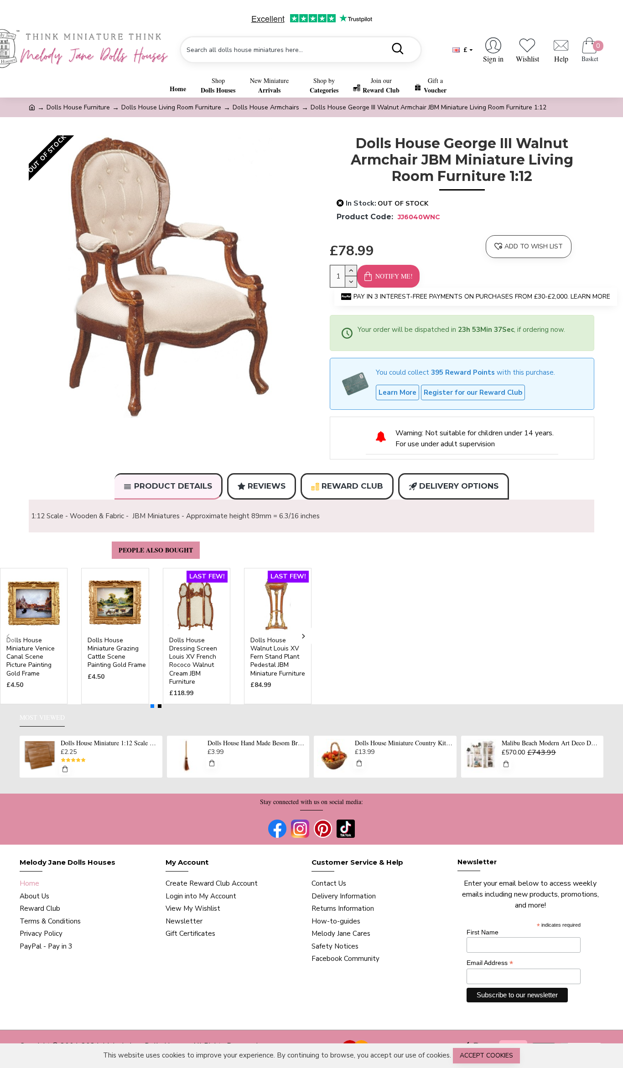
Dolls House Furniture (78, 107)
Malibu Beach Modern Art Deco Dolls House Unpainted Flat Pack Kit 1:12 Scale (551, 743)
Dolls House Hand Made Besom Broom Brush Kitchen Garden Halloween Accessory (257, 743)
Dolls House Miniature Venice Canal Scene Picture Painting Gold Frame (30, 657)
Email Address (490, 963)
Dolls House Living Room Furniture (171, 107)
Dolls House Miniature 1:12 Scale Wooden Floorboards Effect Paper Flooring (110, 743)
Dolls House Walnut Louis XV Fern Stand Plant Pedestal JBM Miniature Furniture (277, 657)
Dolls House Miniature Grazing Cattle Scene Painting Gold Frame (117, 653)
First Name (482, 932)
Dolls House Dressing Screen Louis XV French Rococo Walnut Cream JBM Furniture (193, 661)
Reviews (267, 485)
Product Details (173, 485)
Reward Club (352, 485)
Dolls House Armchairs (266, 107)
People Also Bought (156, 550)
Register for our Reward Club (473, 392)
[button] (8, 636)
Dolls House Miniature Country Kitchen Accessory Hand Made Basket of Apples (404, 743)
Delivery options (458, 485)
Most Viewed (42, 717)
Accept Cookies (486, 1055)
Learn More (397, 392)
